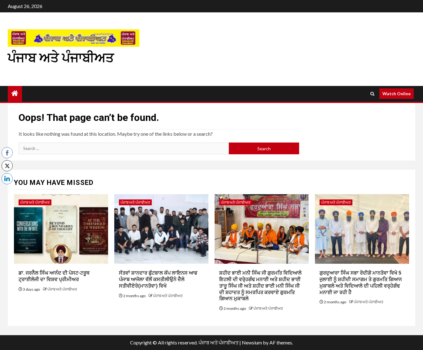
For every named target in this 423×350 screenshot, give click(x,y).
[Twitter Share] (7, 165)
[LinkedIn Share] (7, 178)
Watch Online (396, 93)
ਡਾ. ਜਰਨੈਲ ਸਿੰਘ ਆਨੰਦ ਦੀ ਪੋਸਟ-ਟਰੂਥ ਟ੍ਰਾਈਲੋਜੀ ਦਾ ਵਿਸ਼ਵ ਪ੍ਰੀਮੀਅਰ (54, 276)
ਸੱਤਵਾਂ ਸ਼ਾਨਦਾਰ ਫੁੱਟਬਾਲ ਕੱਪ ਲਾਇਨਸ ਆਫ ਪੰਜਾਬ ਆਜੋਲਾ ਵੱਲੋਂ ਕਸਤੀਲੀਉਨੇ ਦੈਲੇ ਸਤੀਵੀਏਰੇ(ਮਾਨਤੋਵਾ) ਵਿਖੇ (158, 279)
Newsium (252, 342)
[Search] (372, 94)
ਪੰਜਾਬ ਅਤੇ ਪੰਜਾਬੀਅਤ (61, 57)
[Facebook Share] (7, 152)
